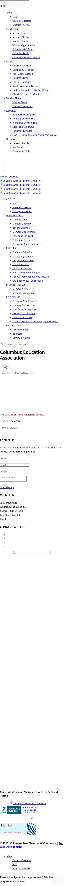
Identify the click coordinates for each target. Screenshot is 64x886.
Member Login (19, 33)
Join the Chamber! (21, 41)
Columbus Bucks (20, 53)
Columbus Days (20, 78)
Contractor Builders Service (26, 57)
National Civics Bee (22, 131)
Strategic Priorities (21, 25)
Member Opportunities (23, 45)
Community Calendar (23, 69)
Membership (12, 29)
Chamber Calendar (21, 65)
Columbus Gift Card (22, 49)
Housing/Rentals (20, 143)
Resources (11, 139)
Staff (14, 16)
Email (3, 519)
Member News (13, 98)
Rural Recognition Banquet (25, 86)
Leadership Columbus (23, 126)
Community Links (21, 151)
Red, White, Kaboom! (23, 73)
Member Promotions (22, 106)
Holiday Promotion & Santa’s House (30, 90)
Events (9, 61)
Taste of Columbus (21, 82)
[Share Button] (5, 367)
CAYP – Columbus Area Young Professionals (34, 135)
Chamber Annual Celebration (26, 94)
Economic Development (24, 114)
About (9, 12)
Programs (11, 110)
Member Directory (21, 37)
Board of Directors (21, 20)
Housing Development (23, 118)
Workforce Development (24, 122)
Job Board (17, 147)
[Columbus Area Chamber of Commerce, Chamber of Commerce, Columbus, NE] (19, 810)
